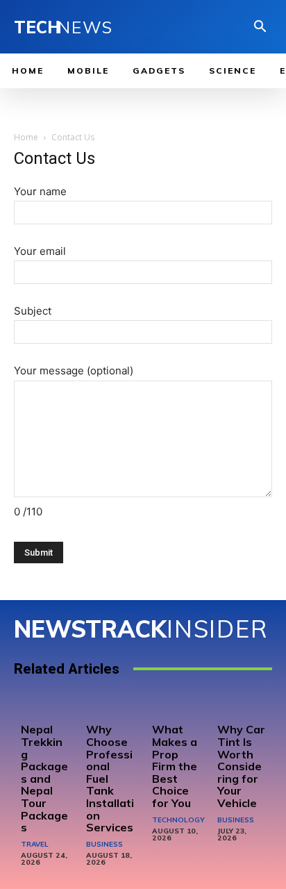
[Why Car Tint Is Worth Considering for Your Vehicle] (241, 706)
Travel (35, 844)
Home (26, 137)
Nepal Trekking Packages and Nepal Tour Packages (44, 778)
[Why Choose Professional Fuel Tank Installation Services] (110, 706)
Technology (178, 819)
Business (104, 844)
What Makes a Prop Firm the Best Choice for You (174, 766)
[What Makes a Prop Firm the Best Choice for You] (176, 706)
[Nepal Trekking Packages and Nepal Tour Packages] (44, 706)
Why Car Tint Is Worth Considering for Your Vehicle (241, 766)
